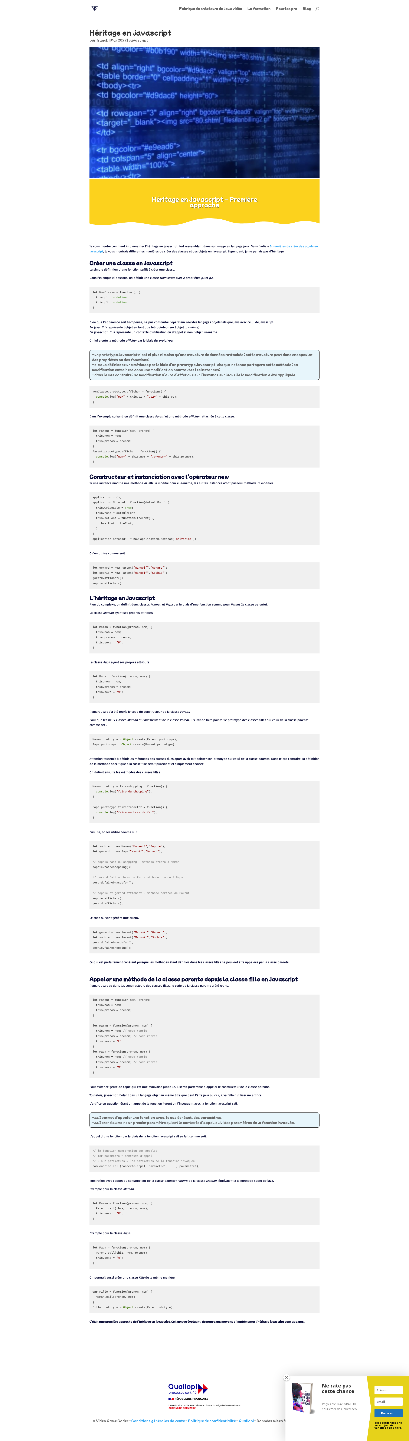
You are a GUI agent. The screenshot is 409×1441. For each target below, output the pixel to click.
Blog (307, 9)
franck (102, 40)
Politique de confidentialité (212, 1421)
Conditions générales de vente (158, 1421)
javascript (138, 40)
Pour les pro (286, 9)
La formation (259, 9)
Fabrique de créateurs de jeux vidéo (210, 9)
